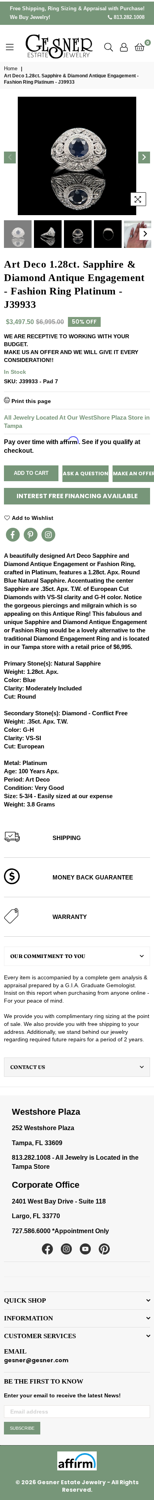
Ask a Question (85, 473)
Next (144, 157)
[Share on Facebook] (13, 535)
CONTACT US (27, 1067)
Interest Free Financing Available (77, 496)
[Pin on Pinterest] (31, 535)
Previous (10, 157)
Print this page (30, 401)
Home (10, 68)
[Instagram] (48, 535)
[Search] (108, 46)
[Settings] (123, 46)
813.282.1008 (128, 17)
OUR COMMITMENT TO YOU (47, 956)
